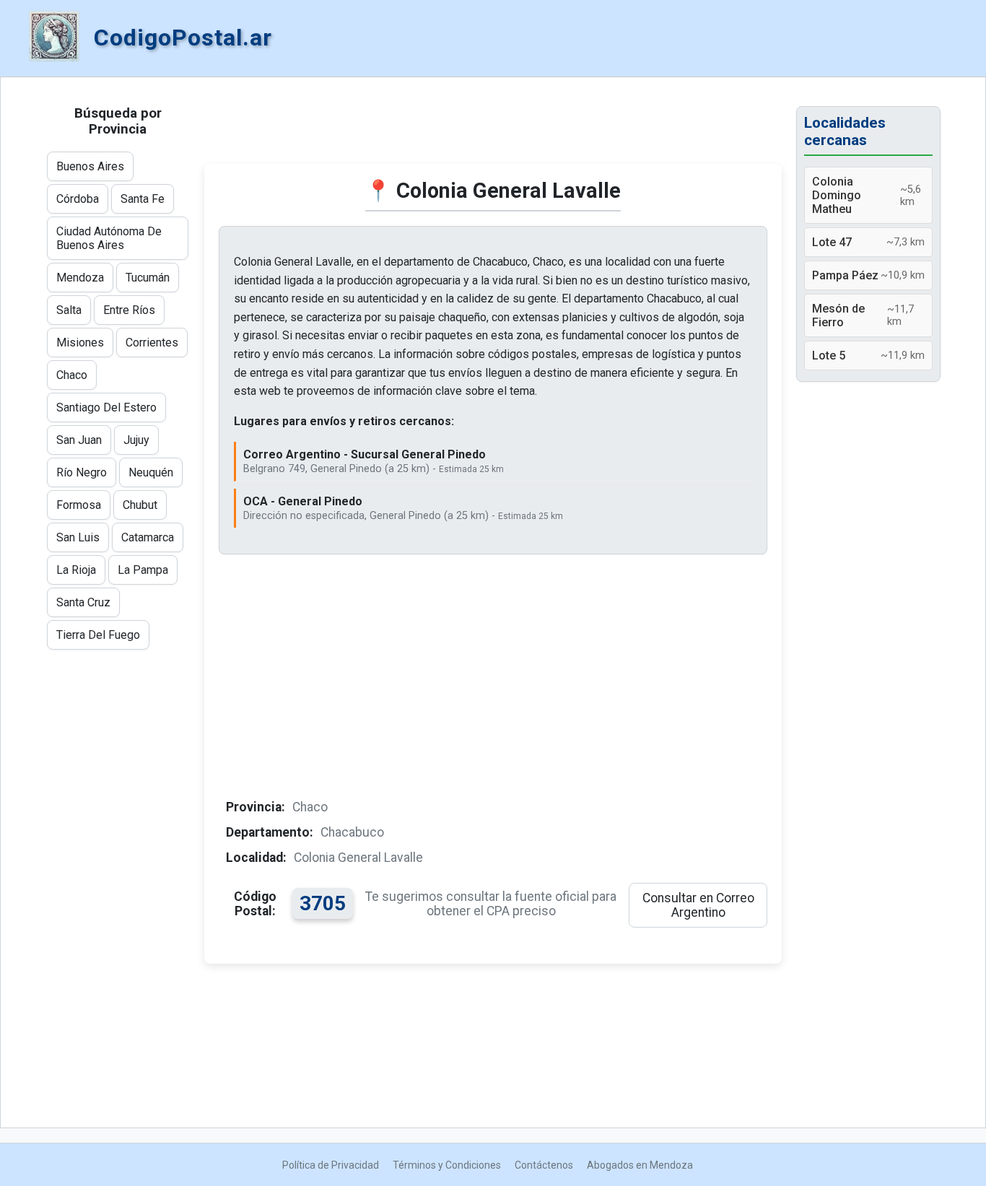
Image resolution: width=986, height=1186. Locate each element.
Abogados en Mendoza (640, 1165)
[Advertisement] (493, 127)
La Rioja (76, 570)
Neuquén (150, 472)
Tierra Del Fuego (98, 635)
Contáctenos (544, 1165)
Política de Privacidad (330, 1165)
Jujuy (136, 440)
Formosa (78, 505)
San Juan (79, 440)
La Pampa (143, 570)
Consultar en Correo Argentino (698, 905)
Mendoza (80, 277)
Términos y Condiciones (447, 1165)
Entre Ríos (129, 310)
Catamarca (147, 537)
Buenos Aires (90, 166)
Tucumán (148, 277)
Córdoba (77, 199)
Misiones (80, 342)
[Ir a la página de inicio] (54, 37)
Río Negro (81, 472)
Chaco (71, 375)
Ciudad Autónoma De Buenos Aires (109, 238)
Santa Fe (143, 199)
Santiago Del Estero (106, 407)
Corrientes (152, 342)
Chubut (140, 505)
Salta (69, 310)
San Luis (78, 537)
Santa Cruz (83, 602)
